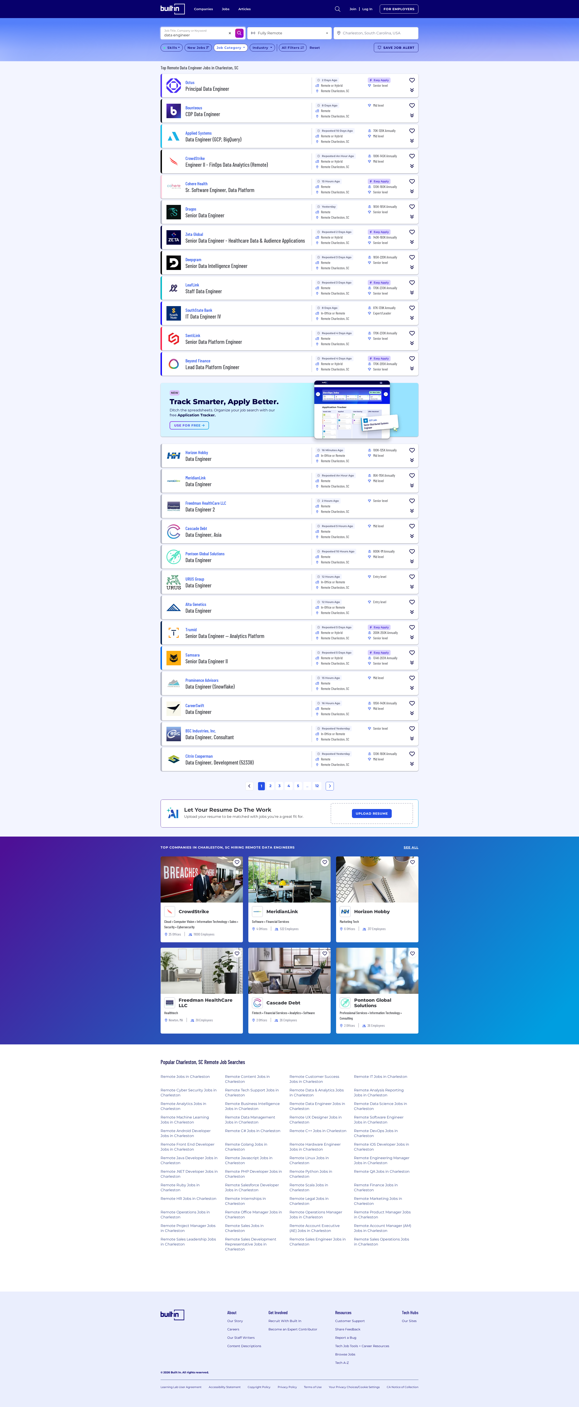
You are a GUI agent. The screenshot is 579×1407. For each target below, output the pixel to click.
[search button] (337, 9)
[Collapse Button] (412, 90)
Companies (203, 9)
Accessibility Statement (225, 1387)
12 (317, 786)
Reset (315, 48)
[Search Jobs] (239, 33)
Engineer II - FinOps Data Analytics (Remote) (226, 164)
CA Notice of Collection (402, 1387)
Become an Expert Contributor (292, 1329)
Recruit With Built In (284, 1321)
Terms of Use (313, 1387)
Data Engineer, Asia (203, 534)
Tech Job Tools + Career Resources (362, 1346)
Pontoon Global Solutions (372, 1002)
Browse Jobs (345, 1354)
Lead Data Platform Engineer (212, 367)
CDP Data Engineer (202, 114)
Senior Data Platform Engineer (213, 341)
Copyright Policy (259, 1387)
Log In (367, 9)
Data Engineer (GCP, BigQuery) (213, 139)
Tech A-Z (342, 1363)
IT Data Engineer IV (203, 316)
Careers (233, 1329)
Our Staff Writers (241, 1338)
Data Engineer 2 (200, 509)
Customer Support (350, 1321)
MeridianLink (282, 911)
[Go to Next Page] (330, 786)
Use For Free (188, 425)
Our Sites (409, 1321)
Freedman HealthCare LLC (206, 1002)
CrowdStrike (194, 911)
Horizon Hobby (372, 911)
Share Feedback (347, 1329)
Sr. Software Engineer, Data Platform (219, 190)
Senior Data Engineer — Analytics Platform (224, 636)
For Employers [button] (399, 9)
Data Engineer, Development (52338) (219, 762)
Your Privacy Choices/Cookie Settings (354, 1387)
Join (353, 9)
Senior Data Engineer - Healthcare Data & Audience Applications (245, 240)
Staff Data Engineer (203, 291)
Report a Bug (345, 1338)
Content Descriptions (244, 1346)
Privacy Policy (287, 1387)
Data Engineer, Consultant (209, 737)
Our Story (235, 1321)
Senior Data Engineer (204, 215)
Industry (261, 48)
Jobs (225, 9)
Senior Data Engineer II (206, 661)
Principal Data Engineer (207, 88)
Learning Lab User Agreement (181, 1387)
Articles (244, 9)
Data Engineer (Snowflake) (210, 686)
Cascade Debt (283, 1003)
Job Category (229, 48)
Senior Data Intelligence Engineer (216, 266)
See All (411, 847)
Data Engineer (198, 458)
